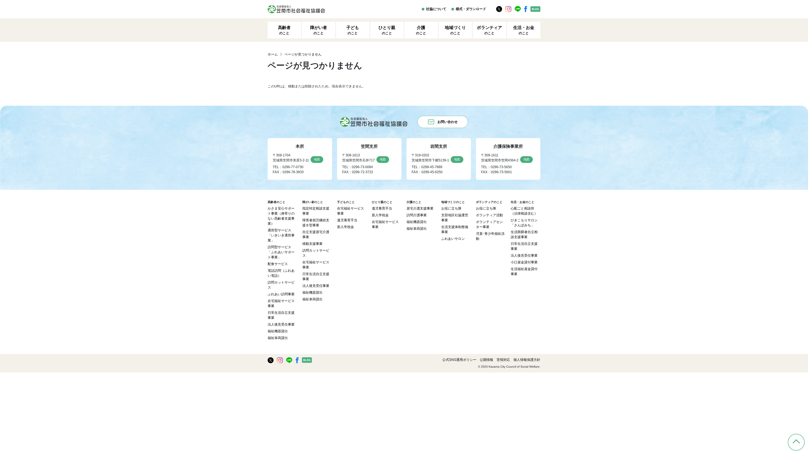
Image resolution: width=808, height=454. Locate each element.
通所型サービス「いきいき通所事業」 (281, 235)
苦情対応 (503, 360)
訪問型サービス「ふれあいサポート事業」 (281, 252)
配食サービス (278, 264)
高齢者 (284, 30)
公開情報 (486, 360)
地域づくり (455, 30)
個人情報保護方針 (526, 360)
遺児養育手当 (347, 220)
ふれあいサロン (453, 238)
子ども (352, 30)
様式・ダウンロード (471, 9)
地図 (317, 159)
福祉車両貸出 (278, 338)
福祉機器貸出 (278, 331)
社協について (436, 9)
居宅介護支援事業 (420, 208)
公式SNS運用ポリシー (459, 360)
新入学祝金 (345, 227)
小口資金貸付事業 (524, 262)
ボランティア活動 (489, 215)
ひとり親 (387, 30)
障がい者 (318, 30)
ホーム (273, 54)
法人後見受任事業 (281, 324)
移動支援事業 (312, 243)
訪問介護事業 (417, 215)
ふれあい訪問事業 (281, 294)
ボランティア (489, 30)
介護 (421, 30)
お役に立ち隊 (451, 208)
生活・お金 (523, 30)
